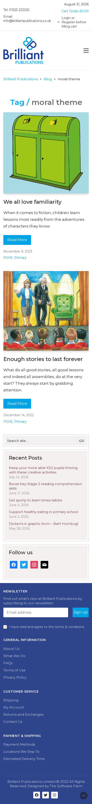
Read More (17, 240)
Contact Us (12, 721)
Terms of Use (14, 670)
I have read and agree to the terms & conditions (46, 627)
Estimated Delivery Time (24, 759)
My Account (13, 707)
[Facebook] (36, 795)
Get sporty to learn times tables (35, 500)
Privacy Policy (14, 677)
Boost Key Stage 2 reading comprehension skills (45, 486)
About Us (11, 649)
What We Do (14, 656)
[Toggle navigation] (86, 50)
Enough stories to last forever (43, 359)
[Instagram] (54, 795)
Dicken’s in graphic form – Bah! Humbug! (43, 524)
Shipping (10, 700)
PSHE (8, 258)
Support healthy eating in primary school (43, 512)
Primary (20, 258)
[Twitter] (45, 795)
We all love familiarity (32, 202)
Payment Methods (19, 744)
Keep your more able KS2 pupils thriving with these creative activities (43, 470)
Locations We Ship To (21, 751)
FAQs (8, 663)
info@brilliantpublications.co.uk (27, 21)
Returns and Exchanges (23, 714)
